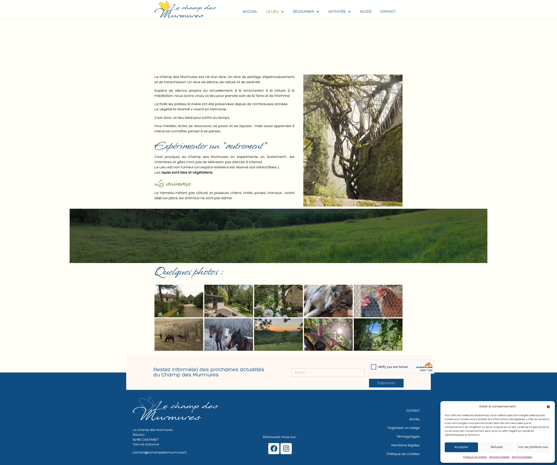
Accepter (461, 447)
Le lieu (272, 11)
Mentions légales (499, 457)
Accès (365, 11)
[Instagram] (286, 448)
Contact (388, 11)
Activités (337, 11)
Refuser (497, 447)
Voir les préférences (533, 447)
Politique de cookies (475, 457)
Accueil (250, 11)
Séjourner (303, 11)
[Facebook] (273, 448)
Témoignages (408, 437)
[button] (548, 407)
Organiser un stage (404, 428)
